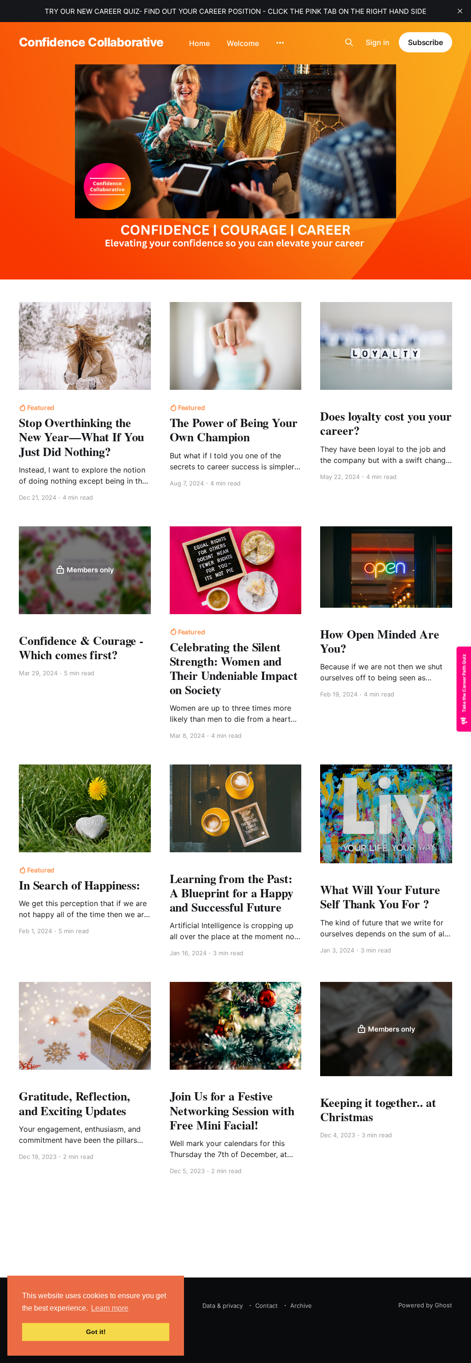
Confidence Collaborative (91, 42)
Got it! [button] (96, 1331)
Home (199, 43)
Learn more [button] (109, 1308)
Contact (266, 1305)
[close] (460, 11)
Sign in (378, 42)
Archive (301, 1305)
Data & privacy (222, 1305)
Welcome (243, 43)
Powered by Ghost (425, 1305)
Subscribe (425, 42)
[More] (280, 43)
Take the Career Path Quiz (463, 683)
